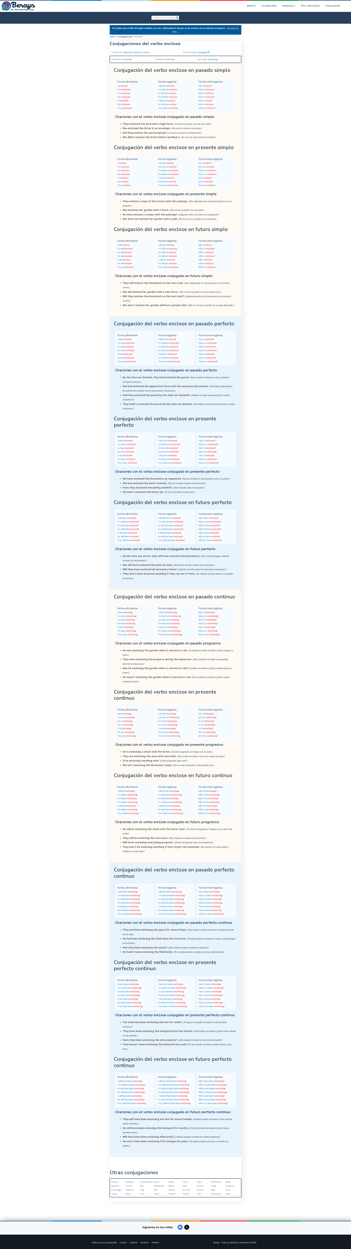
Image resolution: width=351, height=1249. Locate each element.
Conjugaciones (125, 36)
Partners (155, 1242)
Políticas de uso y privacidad (104, 1242)
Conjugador (332, 6)
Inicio (112, 36)
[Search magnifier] (177, 18)
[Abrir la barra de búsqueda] (347, 6)
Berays (251, 6)
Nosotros (144, 1242)
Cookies (123, 1242)
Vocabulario (269, 6)
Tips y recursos (310, 6)
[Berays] (19, 6)
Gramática (288, 6)
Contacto (133, 1242)
